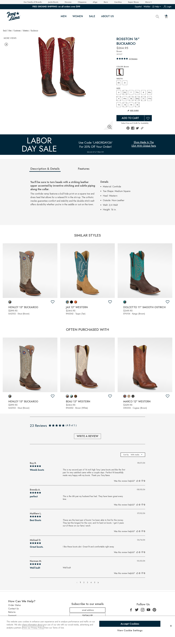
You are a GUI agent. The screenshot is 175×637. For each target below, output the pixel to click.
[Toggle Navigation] (68, 16)
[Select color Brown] (119, 72)
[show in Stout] (10, 302)
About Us (107, 16)
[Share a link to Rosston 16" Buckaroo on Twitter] (137, 128)
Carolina (118, 2)
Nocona (68, 2)
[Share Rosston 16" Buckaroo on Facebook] (132, 128)
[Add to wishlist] (52, 302)
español (138, 6)
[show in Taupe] (67, 302)
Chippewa (82, 2)
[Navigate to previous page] (77, 582)
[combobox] (133, 454)
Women (78, 16)
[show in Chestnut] (76, 302)
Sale (92, 16)
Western (26, 30)
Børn (106, 2)
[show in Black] (71, 302)
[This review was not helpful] (142, 481)
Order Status (14, 605)
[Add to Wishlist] (148, 118)
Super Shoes (133, 2)
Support (12, 615)
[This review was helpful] (137, 481)
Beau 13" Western (78, 401)
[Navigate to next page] (98, 582)
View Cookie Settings (129, 630)
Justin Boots (53, 2)
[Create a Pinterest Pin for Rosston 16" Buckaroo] (128, 128)
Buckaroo (34, 30)
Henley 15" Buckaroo (23, 307)
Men (63, 16)
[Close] (171, 626)
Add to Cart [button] (130, 118)
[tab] (53, 170)
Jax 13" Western (77, 307)
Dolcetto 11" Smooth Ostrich (144, 307)
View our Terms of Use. (54, 627)
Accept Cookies (130, 623)
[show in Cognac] (125, 396)
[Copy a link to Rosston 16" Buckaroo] (142, 128)
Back (5, 30)
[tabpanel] (88, 196)
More (147, 2)
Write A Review (87, 436)
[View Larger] (110, 127)
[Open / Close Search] (157, 16)
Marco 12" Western (137, 401)
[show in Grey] (129, 396)
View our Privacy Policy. (33, 627)
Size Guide (134, 111)
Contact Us (13, 608)
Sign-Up (87, 616)
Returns (12, 612)
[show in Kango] (125, 302)
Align (95, 2)
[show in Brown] (67, 396)
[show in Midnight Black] (76, 396)
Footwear (17, 30)
